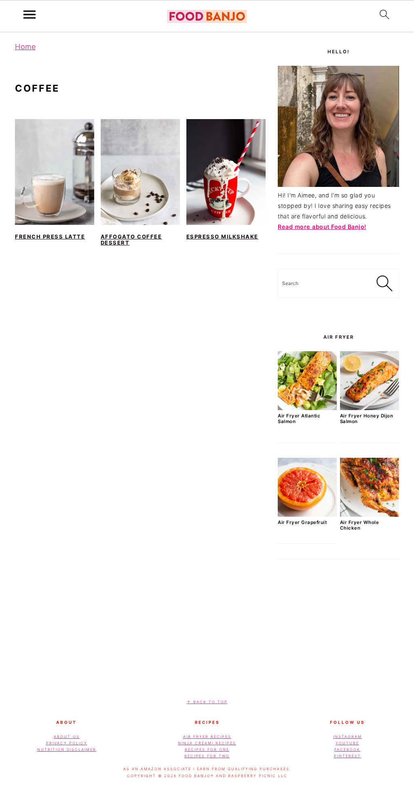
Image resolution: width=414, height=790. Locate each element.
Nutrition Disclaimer (66, 749)
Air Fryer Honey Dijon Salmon (366, 418)
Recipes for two (207, 756)
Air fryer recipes (207, 736)
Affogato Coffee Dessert (131, 239)
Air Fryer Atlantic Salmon (299, 418)
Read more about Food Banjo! (322, 226)
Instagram (347, 736)
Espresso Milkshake (222, 236)
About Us (67, 736)
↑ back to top (207, 702)
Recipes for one (207, 749)
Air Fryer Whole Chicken (359, 525)
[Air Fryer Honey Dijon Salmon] (369, 407)
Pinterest (347, 756)
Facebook (347, 749)
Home (25, 46)
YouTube (347, 743)
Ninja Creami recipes (207, 743)
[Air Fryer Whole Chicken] (369, 514)
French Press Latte (50, 236)
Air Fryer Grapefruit (302, 522)
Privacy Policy (66, 743)
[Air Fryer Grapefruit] (307, 514)
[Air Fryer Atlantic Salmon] (307, 407)
